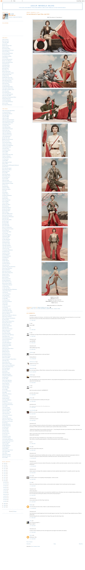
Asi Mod (34, 307)
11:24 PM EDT (33, 508)
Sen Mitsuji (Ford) (5, 75)
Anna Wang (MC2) (5, 125)
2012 (5, 477)
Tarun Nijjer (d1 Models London (8, 89)
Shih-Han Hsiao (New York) (7, 77)
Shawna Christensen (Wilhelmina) (8, 365)
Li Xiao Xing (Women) (6, 293)
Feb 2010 (5, 499)
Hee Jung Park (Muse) (6, 210)
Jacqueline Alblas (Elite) (6, 231)
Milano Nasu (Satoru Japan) (7, 328)
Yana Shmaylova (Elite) (6, 436)
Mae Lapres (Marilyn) (6, 313)
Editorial (43, 308)
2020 (5, 463)
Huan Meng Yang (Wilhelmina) (8, 216)
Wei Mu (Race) (5, 422)
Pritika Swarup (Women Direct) (7, 348)
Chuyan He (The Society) (6, 157)
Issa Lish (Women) (5, 230)
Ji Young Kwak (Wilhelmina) (7, 250)
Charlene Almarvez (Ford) (7, 144)
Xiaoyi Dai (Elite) (5, 430)
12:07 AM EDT (33, 371)
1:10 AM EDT (33, 485)
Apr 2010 (5, 496)
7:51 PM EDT (33, 329)
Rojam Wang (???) (5, 69)
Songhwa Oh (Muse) (6, 384)
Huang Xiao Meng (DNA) (6, 219)
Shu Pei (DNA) (5, 371)
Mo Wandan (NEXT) (6, 331)
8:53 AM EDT (33, 501)
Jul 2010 (5, 490)
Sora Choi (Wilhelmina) (6, 390)
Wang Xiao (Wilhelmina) (6, 418)
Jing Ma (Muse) (5, 259)
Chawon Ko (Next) (5, 148)
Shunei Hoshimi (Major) (6, 374)
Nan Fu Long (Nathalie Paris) (7, 62)
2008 (5, 505)
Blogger (14, 511)
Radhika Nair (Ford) (5, 351)
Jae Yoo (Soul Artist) (6, 54)
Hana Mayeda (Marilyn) (6, 207)
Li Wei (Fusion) (5, 292)
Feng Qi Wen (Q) (5, 186)
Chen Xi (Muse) (5, 153)
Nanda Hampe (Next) (6, 336)
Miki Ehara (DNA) (5, 327)
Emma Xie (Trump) (5, 180)
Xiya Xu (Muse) (5, 434)
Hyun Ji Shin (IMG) (5, 225)
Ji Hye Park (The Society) (6, 247)
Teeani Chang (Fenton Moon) (7, 404)
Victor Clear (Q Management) (7, 94)
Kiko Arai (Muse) (5, 277)
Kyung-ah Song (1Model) (6, 283)
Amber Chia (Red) (5, 118)
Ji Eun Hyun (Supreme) (6, 245)
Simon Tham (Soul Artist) (6, 80)
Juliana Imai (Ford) (5, 265)
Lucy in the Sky (32, 410)
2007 (5, 507)
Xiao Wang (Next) (5, 427)
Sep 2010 (5, 487)
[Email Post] (50, 307)
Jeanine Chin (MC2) (6, 240)
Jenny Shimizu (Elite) (6, 243)
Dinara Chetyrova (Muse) (6, 169)
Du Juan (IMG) (5, 172)
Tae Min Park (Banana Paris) (7, 86)
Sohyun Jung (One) (5, 383)
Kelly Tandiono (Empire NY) (7, 272)
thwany (31, 397)
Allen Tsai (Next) (5, 39)
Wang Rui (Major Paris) (6, 98)
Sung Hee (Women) (5, 398)
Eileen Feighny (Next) (6, 175)
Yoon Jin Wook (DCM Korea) (7, 101)
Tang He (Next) (5, 401)
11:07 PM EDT (33, 365)
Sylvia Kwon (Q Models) (6, 400)
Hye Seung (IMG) (5, 222)
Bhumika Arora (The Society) (7, 139)
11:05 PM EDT (33, 466)
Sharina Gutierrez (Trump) (7, 363)
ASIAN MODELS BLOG (42, 5)
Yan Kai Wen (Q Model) (6, 100)
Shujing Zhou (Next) (6, 372)
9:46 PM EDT (33, 450)
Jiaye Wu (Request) (5, 254)
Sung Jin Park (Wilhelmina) (7, 82)
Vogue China (57, 308)
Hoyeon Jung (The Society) (7, 215)
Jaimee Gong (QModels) (6, 234)
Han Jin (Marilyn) (5, 206)
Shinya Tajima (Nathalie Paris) (7, 79)
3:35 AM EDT (33, 525)
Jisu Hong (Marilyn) (6, 262)
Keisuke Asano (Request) (6, 60)
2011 (5, 479)
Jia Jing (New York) (5, 251)
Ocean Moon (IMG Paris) (6, 342)
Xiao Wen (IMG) (5, 428)
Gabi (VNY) (4, 190)
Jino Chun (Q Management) (7, 59)
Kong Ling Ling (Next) (6, 278)
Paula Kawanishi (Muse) (6, 344)
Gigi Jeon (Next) (5, 198)
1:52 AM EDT (33, 532)
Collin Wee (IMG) (5, 42)
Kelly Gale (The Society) (6, 271)
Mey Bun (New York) (6, 324)
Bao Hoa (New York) (6, 137)
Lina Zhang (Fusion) (6, 300)
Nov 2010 (5, 484)
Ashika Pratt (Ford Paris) (6, 131)
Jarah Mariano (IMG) (6, 236)
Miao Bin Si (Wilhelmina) (7, 325)
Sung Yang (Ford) (5, 83)
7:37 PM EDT (33, 320)
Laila (30, 482)
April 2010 (33, 308)
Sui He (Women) (5, 395)
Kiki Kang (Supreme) (6, 275)
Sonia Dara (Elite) (5, 386)
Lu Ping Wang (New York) (7, 310)
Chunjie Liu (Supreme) (6, 156)
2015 (5, 472)
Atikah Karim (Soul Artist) (7, 134)
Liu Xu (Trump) (5, 307)
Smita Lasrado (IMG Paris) (7, 380)
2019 (5, 465)
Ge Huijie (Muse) (5, 193)
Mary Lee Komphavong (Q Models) (8, 318)
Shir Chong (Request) (6, 368)
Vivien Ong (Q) (5, 416)
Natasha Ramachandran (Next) (7, 337)
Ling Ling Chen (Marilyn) (7, 301)
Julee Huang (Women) (6, 263)
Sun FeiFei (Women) (6, 397)
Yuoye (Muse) (4, 453)
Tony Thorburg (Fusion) (6, 92)
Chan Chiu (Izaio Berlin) (6, 142)
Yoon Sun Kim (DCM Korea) (7, 439)
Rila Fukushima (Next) (6, 354)
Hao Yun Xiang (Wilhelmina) (7, 53)
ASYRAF (31, 374)
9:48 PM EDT (33, 349)
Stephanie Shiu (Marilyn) (6, 393)
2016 (5, 470)
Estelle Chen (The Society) (7, 181)
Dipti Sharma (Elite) (5, 171)
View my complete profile (15, 17)
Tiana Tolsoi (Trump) (6, 407)
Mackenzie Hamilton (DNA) (7, 312)
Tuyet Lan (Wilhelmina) (6, 409)
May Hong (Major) (5, 319)
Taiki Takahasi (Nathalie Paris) (7, 88)
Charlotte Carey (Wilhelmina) (7, 145)
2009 (5, 503)
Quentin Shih (49, 308)
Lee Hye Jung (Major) (6, 287)
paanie (31, 475)
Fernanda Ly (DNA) (5, 187)
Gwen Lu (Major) (5, 203)
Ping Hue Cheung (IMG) (6, 345)
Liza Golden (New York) (6, 309)
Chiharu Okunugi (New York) (7, 154)
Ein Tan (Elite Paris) (5, 177)
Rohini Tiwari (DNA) (6, 357)
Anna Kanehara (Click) (6, 124)
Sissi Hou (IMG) (5, 378)
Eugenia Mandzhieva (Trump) (7, 183)
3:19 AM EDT (33, 407)
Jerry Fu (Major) (5, 57)
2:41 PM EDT (33, 443)
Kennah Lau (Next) (5, 274)
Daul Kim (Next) (5, 166)
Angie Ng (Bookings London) (7, 122)
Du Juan (38, 308)
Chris (31, 520)
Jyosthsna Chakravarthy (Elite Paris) (8, 266)
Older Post (81, 543)
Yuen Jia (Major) (5, 448)
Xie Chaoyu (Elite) (5, 431)
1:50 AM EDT (33, 382)
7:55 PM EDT (33, 336)
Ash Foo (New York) (6, 130)
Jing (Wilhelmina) (5, 257)
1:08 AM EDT (33, 479)
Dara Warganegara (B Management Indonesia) (10, 165)
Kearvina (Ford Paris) (6, 269)
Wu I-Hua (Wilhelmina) (6, 425)
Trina (30, 446)
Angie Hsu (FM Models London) (8, 121)
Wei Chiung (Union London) (7, 421)
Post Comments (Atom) (36, 546)
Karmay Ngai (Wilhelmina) (7, 268)
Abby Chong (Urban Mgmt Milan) (8, 110)
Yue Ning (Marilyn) (5, 447)
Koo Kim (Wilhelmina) (6, 280)
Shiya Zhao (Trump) (5, 369)
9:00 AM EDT (33, 420)
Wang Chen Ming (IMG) (6, 95)
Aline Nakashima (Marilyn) (7, 113)
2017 (5, 468)
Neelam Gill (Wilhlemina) (7, 339)
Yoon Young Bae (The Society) (7, 440)
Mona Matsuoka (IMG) (6, 333)
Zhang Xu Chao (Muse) (6, 454)
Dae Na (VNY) (4, 44)
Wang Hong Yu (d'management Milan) (9, 97)
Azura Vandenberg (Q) (6, 136)
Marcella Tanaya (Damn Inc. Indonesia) (9, 315)
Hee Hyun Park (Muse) (6, 209)
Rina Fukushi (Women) (6, 356)
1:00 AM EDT (33, 472)
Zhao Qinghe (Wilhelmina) (7, 104)
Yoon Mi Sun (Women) (6, 437)
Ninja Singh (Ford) (5, 340)
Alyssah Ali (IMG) (5, 116)
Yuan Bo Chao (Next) (6, 442)
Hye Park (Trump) (5, 221)
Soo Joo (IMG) (5, 389)
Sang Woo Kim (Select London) (8, 72)
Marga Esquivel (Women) (6, 316)
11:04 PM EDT (33, 458)
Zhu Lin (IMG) (5, 457)
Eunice (31, 535)
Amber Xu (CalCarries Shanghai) (8, 119)
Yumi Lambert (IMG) (6, 451)
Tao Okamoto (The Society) (7, 403)
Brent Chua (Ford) (5, 41)
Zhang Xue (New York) (6, 456)
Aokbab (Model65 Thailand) (7, 128)
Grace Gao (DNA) (5, 201)
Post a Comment (29, 541)
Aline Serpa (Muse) (5, 115)
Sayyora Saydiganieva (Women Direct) (9, 359)
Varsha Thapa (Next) (6, 413)
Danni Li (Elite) (5, 163)
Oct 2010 (5, 485)
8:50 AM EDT (33, 495)
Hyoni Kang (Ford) (5, 224)
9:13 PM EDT (33, 517)
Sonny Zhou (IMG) (5, 387)
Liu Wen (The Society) (6, 306)
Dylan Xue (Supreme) (6, 174)
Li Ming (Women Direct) (6, 290)
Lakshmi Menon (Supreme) (7, 284)
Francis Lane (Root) (5, 51)
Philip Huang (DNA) (6, 66)
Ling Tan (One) (5, 303)
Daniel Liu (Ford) (5, 47)
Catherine (31, 352)
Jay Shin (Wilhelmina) (6, 239)
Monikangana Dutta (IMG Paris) (8, 334)
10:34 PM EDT (33, 358)
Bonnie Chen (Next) (6, 140)
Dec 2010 (5, 482)
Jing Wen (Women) (5, 260)
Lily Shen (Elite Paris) (6, 296)
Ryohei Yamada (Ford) (6, 71)
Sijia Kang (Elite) (5, 377)
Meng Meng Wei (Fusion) (7, 322)
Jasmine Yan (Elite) (5, 237)
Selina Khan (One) (5, 360)
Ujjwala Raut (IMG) (5, 410)
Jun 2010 (5, 492)
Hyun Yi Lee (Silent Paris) (7, 227)
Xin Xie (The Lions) (5, 433)
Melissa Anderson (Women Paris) (8, 321)
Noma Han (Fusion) (5, 63)
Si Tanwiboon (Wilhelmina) (7, 375)
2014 (5, 473)
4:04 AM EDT (33, 413)
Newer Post (29, 543)
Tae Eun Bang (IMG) (6, 85)
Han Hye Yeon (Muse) (6, 204)
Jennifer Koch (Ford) (6, 242)
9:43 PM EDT (33, 342)
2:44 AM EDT (33, 401)
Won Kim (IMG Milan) (6, 424)
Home (55, 543)
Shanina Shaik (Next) (6, 362)
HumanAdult (32, 368)
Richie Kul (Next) (5, 68)
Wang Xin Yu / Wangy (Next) (7, 419)
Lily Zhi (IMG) (5, 298)
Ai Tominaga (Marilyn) (6, 112)
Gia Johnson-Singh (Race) (7, 195)
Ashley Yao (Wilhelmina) (6, 133)
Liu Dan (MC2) (5, 304)
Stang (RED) (4, 392)
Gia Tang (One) (5, 197)
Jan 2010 (5, 501)
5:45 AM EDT (33, 538)
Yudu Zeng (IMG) (5, 443)
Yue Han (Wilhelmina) (6, 445)
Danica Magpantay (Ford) (7, 162)
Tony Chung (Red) (5, 91)
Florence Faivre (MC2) (6, 189)
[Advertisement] (42, 560)
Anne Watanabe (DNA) (6, 127)
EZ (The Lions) (5, 184)
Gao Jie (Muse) (5, 192)
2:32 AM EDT (33, 394)
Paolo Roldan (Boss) (6, 65)
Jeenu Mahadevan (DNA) (6, 56)
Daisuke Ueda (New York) (7, 45)
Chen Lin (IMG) (5, 151)
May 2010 (5, 494)
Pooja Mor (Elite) (5, 347)
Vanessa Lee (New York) (6, 412)
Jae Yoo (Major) (5, 233)
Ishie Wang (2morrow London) (7, 228)
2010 (5, 480)
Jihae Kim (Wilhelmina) (6, 256)
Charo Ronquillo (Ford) (6, 147)
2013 (5, 475)
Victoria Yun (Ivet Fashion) (7, 415)
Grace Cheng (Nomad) (6, 200)
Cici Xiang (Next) (5, 159)
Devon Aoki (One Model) (6, 168)
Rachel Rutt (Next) (5, 350)
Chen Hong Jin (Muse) (6, 150)
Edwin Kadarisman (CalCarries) (8, 50)
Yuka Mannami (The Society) (7, 450)
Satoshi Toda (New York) (6, 74)
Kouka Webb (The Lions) (6, 281)
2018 (5, 466)
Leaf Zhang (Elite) (5, 286)
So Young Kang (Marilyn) (7, 381)
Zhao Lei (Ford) (5, 103)
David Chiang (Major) (6, 48)
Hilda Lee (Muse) (5, 212)
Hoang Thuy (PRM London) (7, 213)
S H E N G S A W (33, 361)
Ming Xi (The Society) (6, 330)
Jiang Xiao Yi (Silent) (6, 253)
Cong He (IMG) (5, 160)
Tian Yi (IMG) (4, 406)
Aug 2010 (5, 489)
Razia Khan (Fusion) (6, 353)
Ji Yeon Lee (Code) (5, 248)
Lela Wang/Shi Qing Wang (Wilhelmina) (9, 289)
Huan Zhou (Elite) (5, 218)
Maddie (31, 504)
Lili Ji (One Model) (5, 295)
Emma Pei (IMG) (5, 178)
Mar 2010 (5, 497)
